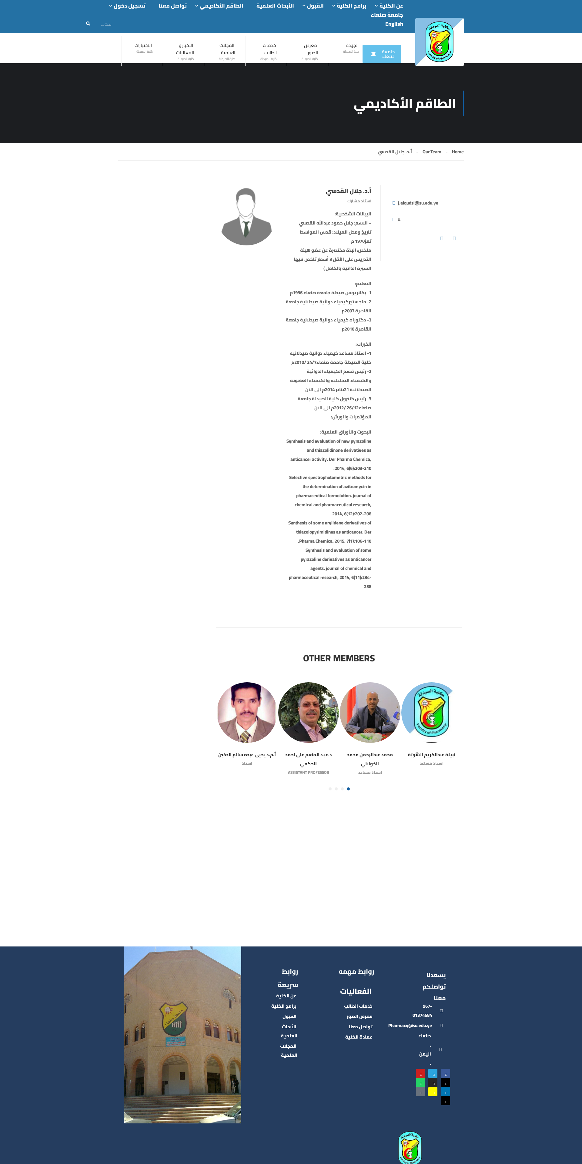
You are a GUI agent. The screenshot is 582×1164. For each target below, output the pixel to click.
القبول (315, 6)
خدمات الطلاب (270, 49)
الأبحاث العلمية (275, 6)
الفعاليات (356, 991)
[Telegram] (432, 1073)
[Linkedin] (445, 1091)
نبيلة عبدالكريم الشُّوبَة (431, 754)
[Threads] (445, 1100)
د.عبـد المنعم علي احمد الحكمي (308, 759)
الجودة (352, 45)
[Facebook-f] (445, 1073)
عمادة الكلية (359, 1037)
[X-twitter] (445, 1082)
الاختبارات (143, 45)
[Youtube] (420, 1073)
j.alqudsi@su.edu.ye (418, 202)
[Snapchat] (432, 1091)
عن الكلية (391, 6)
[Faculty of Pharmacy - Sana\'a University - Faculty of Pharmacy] (439, 42)
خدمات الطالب (358, 1006)
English (394, 24)
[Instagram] (432, 1082)
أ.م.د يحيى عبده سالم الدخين (247, 754)
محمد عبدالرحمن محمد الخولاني (370, 759)
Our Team (432, 151)
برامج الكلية (351, 6)
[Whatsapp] (420, 1082)
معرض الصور (311, 49)
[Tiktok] (420, 1091)
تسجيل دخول (130, 6)
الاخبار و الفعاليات (185, 49)
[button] (348, 788)
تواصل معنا (173, 6)
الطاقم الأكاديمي (221, 6)
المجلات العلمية (227, 49)
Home (458, 151)
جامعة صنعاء (387, 15)
